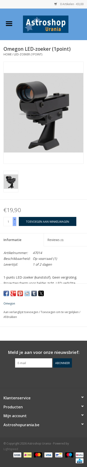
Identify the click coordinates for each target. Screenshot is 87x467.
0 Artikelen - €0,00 (71, 4)
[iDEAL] (27, 455)
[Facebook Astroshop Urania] (43, 377)
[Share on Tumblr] (34, 293)
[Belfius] (79, 455)
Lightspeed (10, 449)
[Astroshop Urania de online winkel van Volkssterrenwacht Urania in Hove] (52, 24)
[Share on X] (41, 293)
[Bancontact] (58, 455)
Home (7, 54)
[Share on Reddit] (27, 293)
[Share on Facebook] (6, 293)
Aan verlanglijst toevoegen (21, 312)
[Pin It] (20, 293)
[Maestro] (69, 455)
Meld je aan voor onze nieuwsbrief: (43, 352)
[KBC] (79, 461)
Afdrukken (10, 317)
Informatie (12, 240)
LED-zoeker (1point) (28, 54)
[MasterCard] (37, 455)
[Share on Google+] (13, 293)
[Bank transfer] (17, 455)
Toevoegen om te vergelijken (60, 312)
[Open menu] (9, 23)
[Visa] (48, 455)
